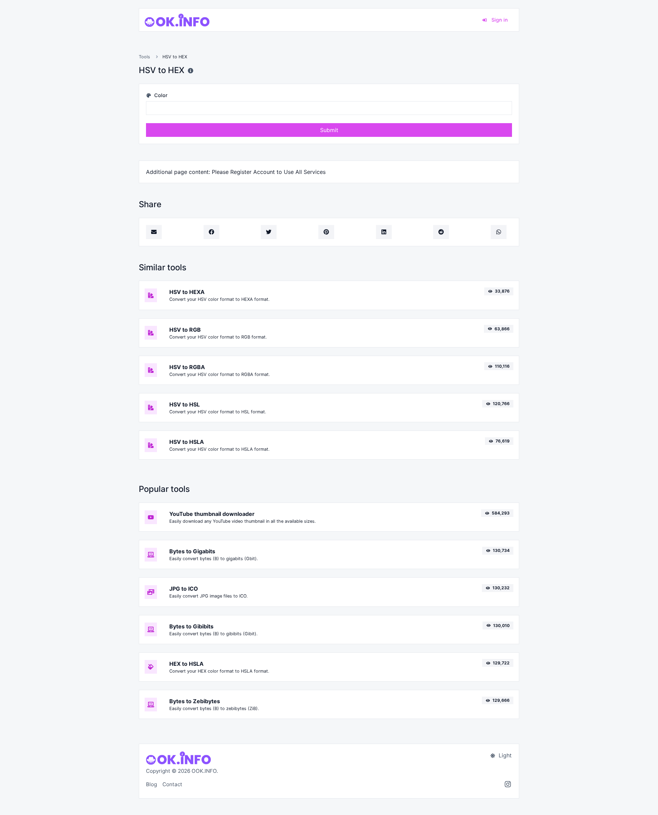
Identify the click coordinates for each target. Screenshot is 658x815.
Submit (329, 130)
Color (160, 95)
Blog (151, 784)
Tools (144, 56)
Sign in (499, 20)
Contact (172, 784)
